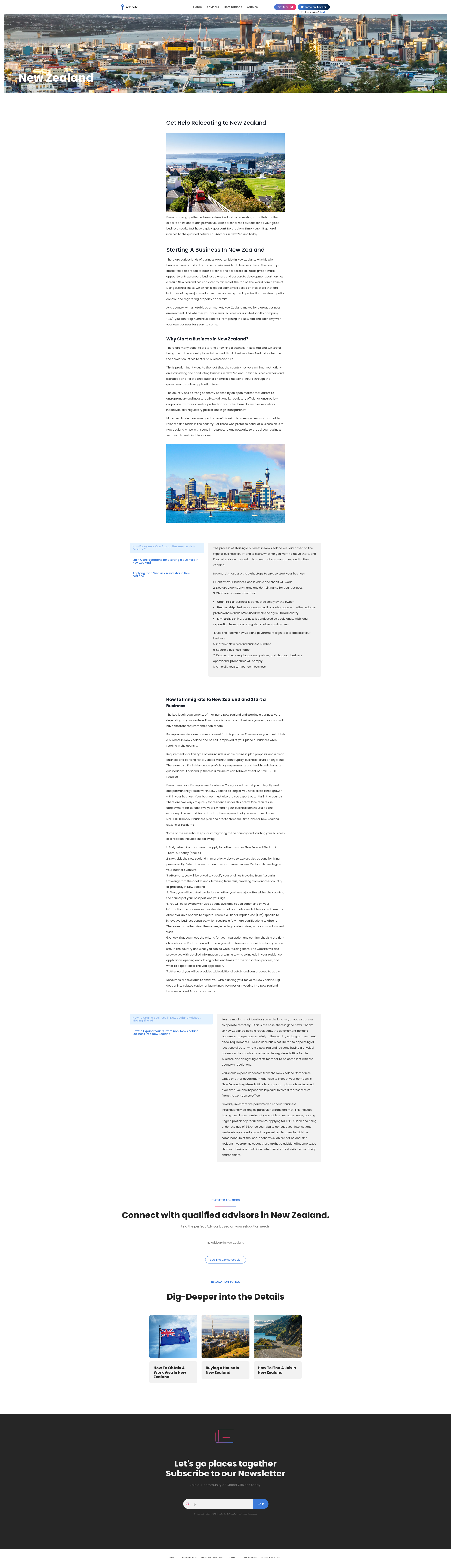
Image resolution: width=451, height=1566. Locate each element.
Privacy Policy (233, 1514)
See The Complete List (226, 1260)
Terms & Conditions (212, 1557)
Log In (323, 12)
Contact (233, 1557)
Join (261, 1504)
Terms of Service (247, 1514)
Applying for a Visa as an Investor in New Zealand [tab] (161, 574)
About (173, 1557)
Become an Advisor (313, 7)
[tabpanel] (264, 607)
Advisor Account (271, 1557)
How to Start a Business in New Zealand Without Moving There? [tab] (166, 1019)
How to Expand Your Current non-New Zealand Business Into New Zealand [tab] (165, 1032)
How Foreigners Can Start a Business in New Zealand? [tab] (163, 547)
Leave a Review (189, 1557)
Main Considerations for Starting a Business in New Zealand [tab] (165, 561)
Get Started (285, 7)
